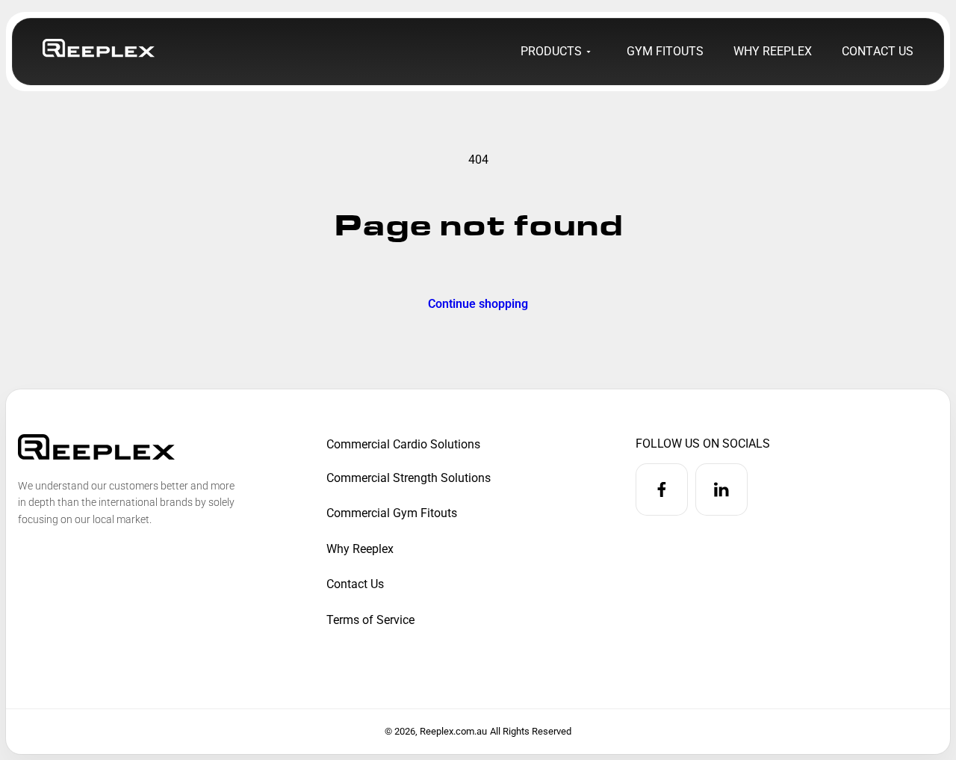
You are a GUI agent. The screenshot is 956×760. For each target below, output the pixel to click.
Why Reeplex (360, 549)
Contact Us (355, 584)
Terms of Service (370, 620)
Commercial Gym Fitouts (391, 513)
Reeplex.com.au (453, 731)
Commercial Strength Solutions (408, 478)
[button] (554, 51)
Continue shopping (478, 303)
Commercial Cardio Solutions (403, 444)
